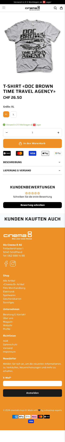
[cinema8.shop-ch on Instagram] (13, 266)
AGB (5, 341)
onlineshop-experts (53, 410)
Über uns (8, 318)
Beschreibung (12, 162)
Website (7, 325)
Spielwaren (9, 295)
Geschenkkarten (12, 299)
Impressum (9, 352)
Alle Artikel (9, 281)
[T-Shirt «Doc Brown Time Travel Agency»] (32, 46)
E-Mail (7, 378)
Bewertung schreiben (33, 205)
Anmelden (32, 393)
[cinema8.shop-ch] (32, 8)
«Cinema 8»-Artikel (13, 284)
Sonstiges (8, 302)
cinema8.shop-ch (19, 410)
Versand (7, 348)
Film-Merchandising (14, 288)
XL (6, 114)
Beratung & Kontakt (14, 314)
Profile (6, 329)
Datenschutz (10, 344)
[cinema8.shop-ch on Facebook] (6, 266)
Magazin (8, 322)
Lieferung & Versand (17, 170)
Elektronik (9, 291)
